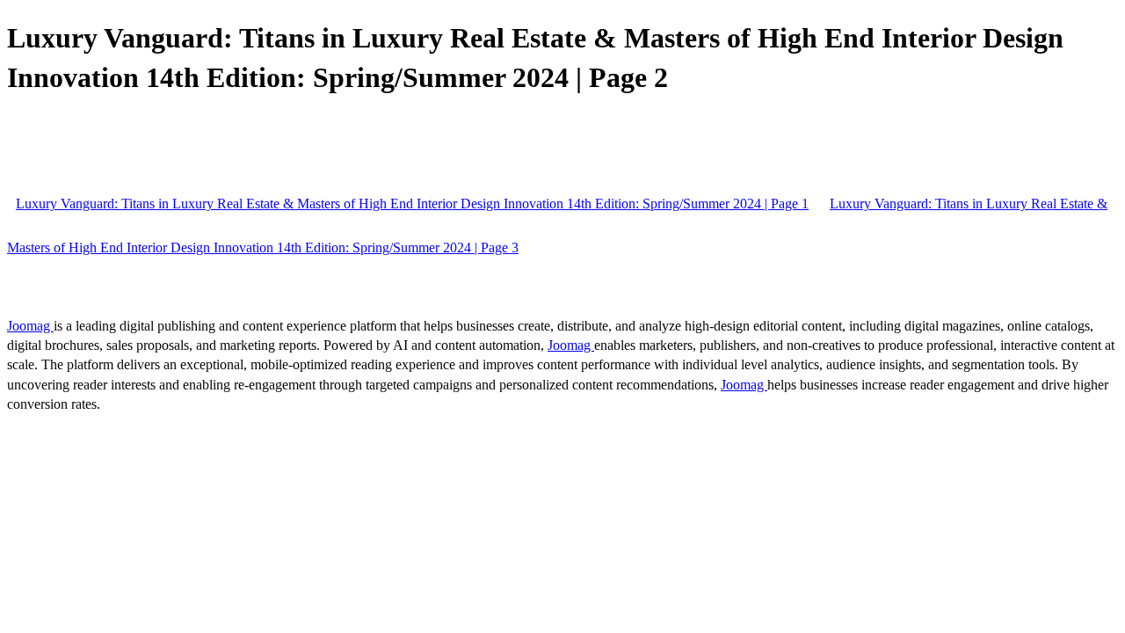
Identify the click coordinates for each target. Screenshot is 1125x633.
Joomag (30, 325)
